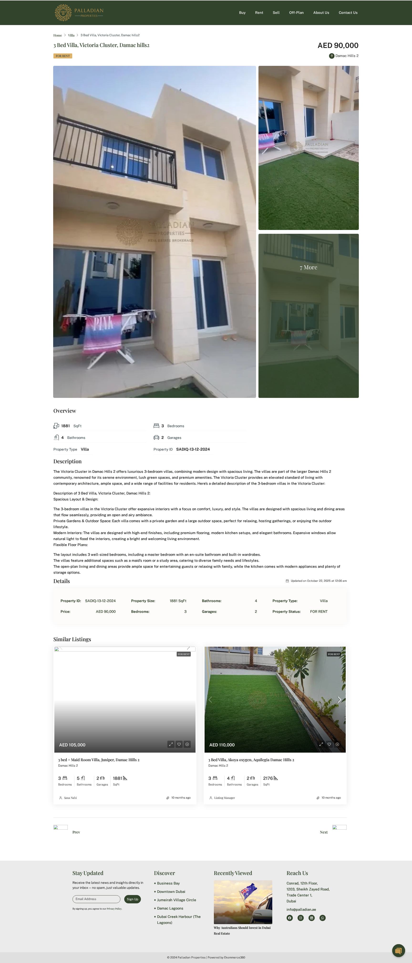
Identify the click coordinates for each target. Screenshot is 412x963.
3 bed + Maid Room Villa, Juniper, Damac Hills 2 (98, 759)
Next (324, 832)
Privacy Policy (114, 908)
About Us (321, 12)
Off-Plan (296, 12)
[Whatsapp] (322, 918)
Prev (76, 832)
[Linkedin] (312, 918)
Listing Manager (224, 798)
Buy (242, 12)
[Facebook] (290, 918)
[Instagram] (301, 918)
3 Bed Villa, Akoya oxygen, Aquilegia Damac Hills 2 (251, 759)
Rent (259, 12)
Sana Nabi (70, 798)
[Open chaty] (398, 950)
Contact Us (348, 12)
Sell (276, 12)
